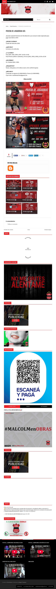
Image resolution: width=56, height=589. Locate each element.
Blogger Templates (22, 582)
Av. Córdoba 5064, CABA (29, 586)
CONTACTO (19, 586)
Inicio (29, 229)
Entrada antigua (47, 229)
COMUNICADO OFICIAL (12, 1)
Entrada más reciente (8, 229)
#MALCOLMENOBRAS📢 (13, 410)
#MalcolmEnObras (8, 507)
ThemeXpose (9, 582)
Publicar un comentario (12, 224)
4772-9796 (51, 586)
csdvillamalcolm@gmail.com (41, 586)
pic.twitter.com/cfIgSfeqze (29, 511)
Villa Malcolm (28, 249)
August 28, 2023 (26, 514)
